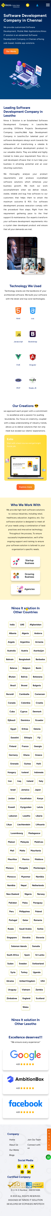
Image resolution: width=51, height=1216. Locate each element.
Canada (12, 703)
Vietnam (26, 989)
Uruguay (12, 989)
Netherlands (38, 885)
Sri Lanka (39, 955)
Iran (10, 781)
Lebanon (13, 816)
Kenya (40, 798)
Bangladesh (24, 659)
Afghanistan (35, 624)
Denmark (37, 711)
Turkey (24, 972)
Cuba (12, 711)
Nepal (24, 885)
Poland (38, 911)
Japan (38, 789)
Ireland (30, 781)
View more (23, 476)
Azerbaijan (38, 650)
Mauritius (12, 859)
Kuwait (11, 807)
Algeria (25, 633)
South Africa (13, 955)
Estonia (37, 729)
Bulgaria (37, 685)
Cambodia (24, 694)
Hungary (12, 772)
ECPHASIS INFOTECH (33, 1204)
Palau (25, 902)
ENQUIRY (49, 1139)
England (26, 998)
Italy (41, 781)
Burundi (10, 694)
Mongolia (23, 868)
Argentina (25, 642)
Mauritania (36, 850)
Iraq (19, 781)
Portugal (13, 920)
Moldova (39, 859)
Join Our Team (34, 1139)
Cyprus (23, 711)
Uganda (37, 972)
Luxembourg (17, 833)
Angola (11, 642)
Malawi (11, 842)
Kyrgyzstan (25, 807)
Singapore (12, 937)
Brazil (13, 685)
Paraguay (37, 902)
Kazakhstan (26, 798)
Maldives (38, 842)
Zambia (39, 989)
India (12, 624)
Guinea (27, 763)
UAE (22, 624)
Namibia (40, 876)
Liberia (39, 816)
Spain (27, 955)
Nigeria (28, 894)
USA (43, 981)
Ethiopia (28, 737)
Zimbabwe (12, 998)
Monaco (10, 868)
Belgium (26, 668)
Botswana (37, 676)
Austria (24, 650)
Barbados (40, 659)
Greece (38, 755)
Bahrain (9, 659)
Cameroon (40, 694)
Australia (11, 650)
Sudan (10, 963)
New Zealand (12, 894)
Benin (38, 668)
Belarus (13, 668)
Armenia (39, 642)
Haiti (38, 763)
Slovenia (40, 937)
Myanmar (25, 876)
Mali (12, 850)
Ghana (26, 755)
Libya (9, 824)
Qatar (25, 920)
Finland (12, 746)
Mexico (25, 859)
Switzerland (38, 963)
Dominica (25, 720)
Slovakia (26, 937)
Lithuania (40, 824)
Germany (13, 755)
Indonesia (38, 772)
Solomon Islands (19, 946)
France (25, 746)
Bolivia (24, 676)
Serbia (40, 929)
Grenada (14, 763)
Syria (12, 972)
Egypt (13, 729)
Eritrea (25, 729)
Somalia (36, 946)
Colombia (25, 703)
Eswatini (15, 737)
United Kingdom (27, 981)
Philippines (24, 911)
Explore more (25, 487)
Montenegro (39, 868)
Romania (38, 920)
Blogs (11, 1155)
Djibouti (11, 720)
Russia (11, 929)
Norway (41, 894)
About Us (13, 1145)
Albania (12, 633)
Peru (11, 911)
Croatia (39, 703)
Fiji (39, 737)
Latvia (40, 807)
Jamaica (25, 789)
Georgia (38, 746)
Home (12, 1139)
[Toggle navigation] (47, 5)
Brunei (24, 685)
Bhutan (12, 676)
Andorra (38, 633)
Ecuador (39, 720)
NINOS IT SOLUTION (32, 1200)
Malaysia (24, 842)
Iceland (25, 772)
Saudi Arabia (25, 929)
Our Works (11, 51)
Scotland (40, 998)
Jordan (11, 798)
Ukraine (10, 981)
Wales (25, 1007)
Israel (13, 789)
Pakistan (13, 902)
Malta (22, 850)
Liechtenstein (23, 824)
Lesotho (26, 816)
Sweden (23, 963)
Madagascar (34, 833)
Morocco (11, 876)
